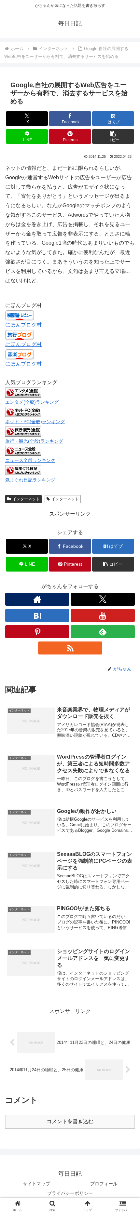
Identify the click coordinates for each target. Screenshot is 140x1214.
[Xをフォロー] (103, 599)
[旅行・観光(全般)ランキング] (23, 431)
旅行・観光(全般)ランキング (34, 441)
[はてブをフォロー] (37, 615)
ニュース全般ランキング (30, 460)
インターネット (26, 499)
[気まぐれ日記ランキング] (23, 470)
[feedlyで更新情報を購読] (103, 631)
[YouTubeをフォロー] (103, 615)
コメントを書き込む (70, 1121)
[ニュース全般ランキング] (23, 450)
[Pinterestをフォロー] (37, 631)
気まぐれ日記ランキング (30, 479)
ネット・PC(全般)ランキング (35, 421)
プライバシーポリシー (70, 1193)
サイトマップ (36, 1183)
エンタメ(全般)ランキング (32, 402)
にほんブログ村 (23, 325)
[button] (113, 136)
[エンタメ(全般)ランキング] (23, 392)
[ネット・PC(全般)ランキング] (23, 411)
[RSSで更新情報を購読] (70, 647)
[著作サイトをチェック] (37, 599)
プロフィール (104, 1183)
